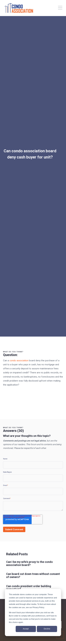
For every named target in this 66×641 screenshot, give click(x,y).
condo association (19, 360)
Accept (26, 629)
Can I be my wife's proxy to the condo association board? (29, 563)
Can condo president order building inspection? (28, 587)
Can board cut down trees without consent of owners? (33, 575)
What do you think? (13, 352)
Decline (47, 629)
